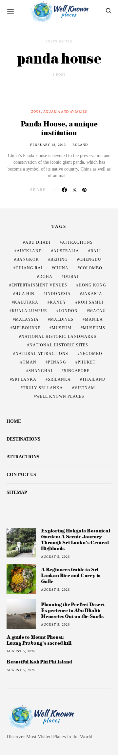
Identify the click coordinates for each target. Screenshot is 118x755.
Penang (57, 362)
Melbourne (26, 328)
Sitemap (17, 492)
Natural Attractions (41, 353)
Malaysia (27, 319)
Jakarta (92, 293)
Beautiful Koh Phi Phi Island (39, 662)
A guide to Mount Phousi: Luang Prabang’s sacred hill (39, 640)
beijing (59, 259)
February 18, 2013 (48, 145)
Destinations (23, 439)
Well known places (60, 396)
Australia (66, 251)
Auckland (29, 251)
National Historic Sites (59, 345)
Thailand (94, 379)
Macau (97, 311)
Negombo (91, 353)
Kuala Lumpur (29, 311)
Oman (29, 362)
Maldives (61, 319)
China (61, 268)
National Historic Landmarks (58, 336)
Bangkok (27, 259)
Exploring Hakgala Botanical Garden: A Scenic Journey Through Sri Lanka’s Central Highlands (75, 539)
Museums (94, 328)
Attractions (77, 242)
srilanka (59, 379)
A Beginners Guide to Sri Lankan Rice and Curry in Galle (71, 575)
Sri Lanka (24, 379)
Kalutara (26, 302)
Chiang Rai (29, 268)
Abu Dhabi (37, 242)
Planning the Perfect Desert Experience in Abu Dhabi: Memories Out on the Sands (73, 610)
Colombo (91, 268)
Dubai (71, 276)
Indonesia (58, 293)
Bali (95, 251)
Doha (45, 276)
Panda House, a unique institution (59, 128)
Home (14, 421)
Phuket (86, 362)
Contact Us (21, 474)
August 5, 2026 (55, 556)
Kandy (58, 302)
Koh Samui (91, 302)
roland (80, 145)
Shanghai (40, 370)
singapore (76, 370)
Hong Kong (92, 285)
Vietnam (84, 388)
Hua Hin (24, 293)
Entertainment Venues (39, 285)
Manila (94, 319)
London (68, 311)
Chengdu (90, 259)
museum (61, 328)
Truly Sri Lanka (43, 388)
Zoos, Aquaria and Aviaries (59, 111)
